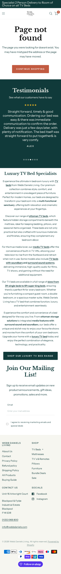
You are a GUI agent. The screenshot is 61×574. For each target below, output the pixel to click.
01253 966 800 (10, 519)
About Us (7, 451)
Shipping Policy (10, 470)
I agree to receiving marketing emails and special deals (31, 424)
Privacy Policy (9, 460)
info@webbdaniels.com (14, 526)
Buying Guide (9, 479)
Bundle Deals (39, 473)
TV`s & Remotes (40, 458)
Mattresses (38, 454)
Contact (6, 456)
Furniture (37, 468)
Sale (34, 477)
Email (10, 404)
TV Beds (36, 449)
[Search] (50, 13)
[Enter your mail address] (53, 412)
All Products (8, 475)
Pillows (36, 463)
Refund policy (9, 465)
